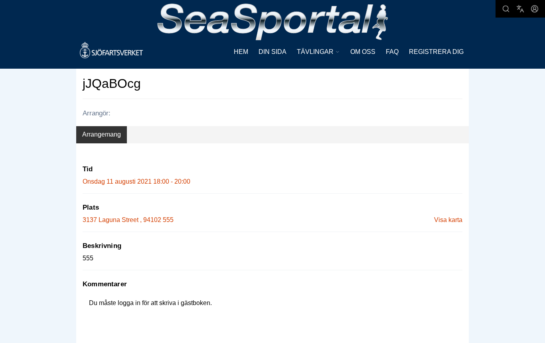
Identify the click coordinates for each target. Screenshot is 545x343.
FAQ (392, 51)
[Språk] (520, 9)
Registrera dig (436, 51)
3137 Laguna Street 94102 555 (128, 219)
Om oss (362, 51)
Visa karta (448, 219)
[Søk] (506, 9)
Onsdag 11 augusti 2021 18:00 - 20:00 (136, 181)
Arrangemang (101, 134)
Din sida (272, 51)
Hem (241, 51)
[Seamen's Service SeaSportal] (272, 21)
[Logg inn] (534, 9)
